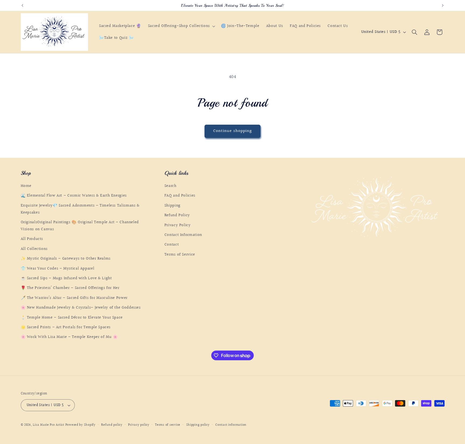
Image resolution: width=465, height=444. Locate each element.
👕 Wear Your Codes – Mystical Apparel (57, 268)
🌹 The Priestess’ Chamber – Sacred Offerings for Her (70, 288)
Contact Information (183, 235)
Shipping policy (198, 425)
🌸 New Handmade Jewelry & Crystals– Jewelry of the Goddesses (81, 308)
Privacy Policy (177, 225)
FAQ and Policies (179, 196)
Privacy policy (138, 425)
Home (26, 186)
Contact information (230, 425)
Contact (171, 245)
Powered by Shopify (80, 425)
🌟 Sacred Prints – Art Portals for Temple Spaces (66, 327)
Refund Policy (177, 215)
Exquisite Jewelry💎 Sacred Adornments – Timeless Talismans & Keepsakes (80, 209)
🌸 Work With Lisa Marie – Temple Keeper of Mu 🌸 (69, 337)
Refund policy (111, 425)
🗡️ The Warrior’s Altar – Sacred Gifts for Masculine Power (74, 298)
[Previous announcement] (22, 5)
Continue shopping (232, 131)
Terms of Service (179, 254)
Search (170, 186)
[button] (181, 26)
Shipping (172, 205)
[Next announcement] (443, 5)
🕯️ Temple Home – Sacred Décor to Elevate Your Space (72, 317)
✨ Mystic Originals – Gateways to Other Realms (66, 259)
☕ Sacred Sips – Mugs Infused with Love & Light (66, 278)
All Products (32, 239)
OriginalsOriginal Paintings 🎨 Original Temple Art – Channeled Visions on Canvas (80, 225)
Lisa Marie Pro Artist (49, 425)
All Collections (34, 249)
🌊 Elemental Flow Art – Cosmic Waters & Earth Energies (74, 196)
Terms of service (167, 425)
